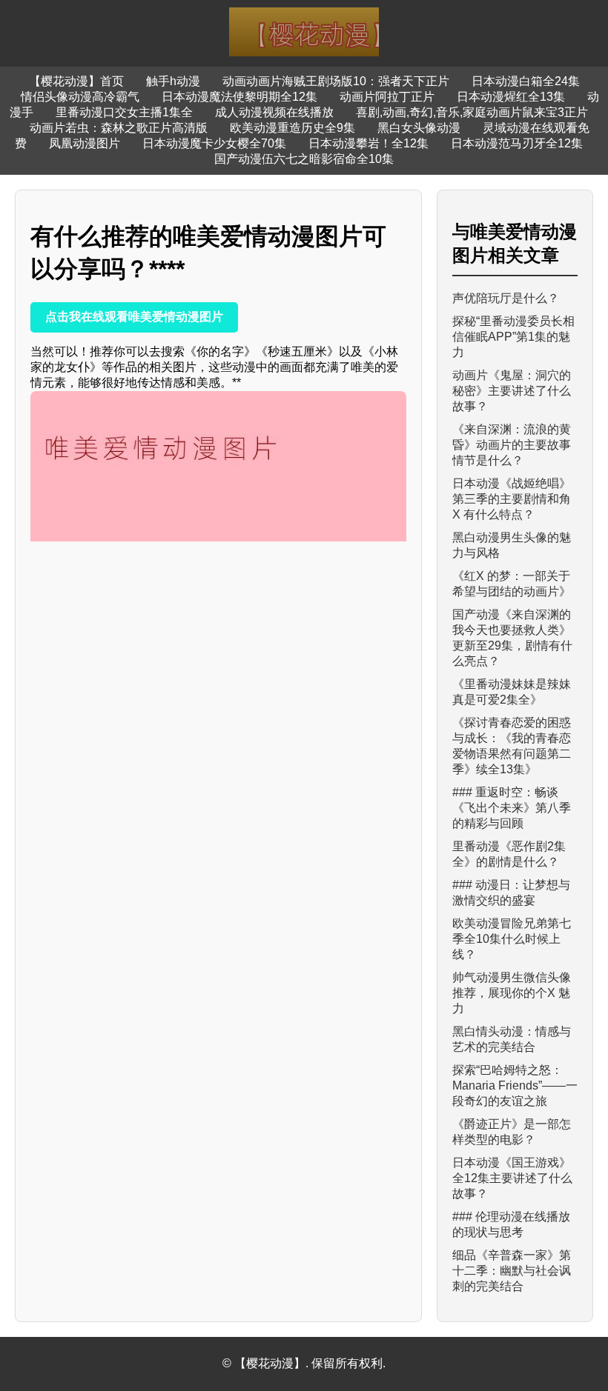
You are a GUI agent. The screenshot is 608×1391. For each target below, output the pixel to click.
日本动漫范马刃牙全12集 (517, 143)
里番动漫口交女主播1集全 (124, 112)
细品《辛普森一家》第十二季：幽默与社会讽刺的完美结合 (511, 1270)
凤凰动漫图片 (84, 143)
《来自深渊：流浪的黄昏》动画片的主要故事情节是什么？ (511, 445)
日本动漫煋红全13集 (511, 96)
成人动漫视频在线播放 (274, 112)
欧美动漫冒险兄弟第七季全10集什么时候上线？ (511, 939)
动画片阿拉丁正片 (387, 96)
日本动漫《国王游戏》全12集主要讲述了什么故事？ (512, 1178)
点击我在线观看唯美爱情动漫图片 (134, 316)
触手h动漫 (173, 81)
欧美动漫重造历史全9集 (292, 127)
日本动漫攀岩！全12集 (368, 143)
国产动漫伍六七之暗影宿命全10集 (304, 159)
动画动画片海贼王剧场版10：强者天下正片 (335, 81)
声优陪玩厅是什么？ (505, 298)
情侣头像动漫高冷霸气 (80, 96)
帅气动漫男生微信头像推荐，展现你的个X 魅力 (511, 993)
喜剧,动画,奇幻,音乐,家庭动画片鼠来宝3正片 (472, 112)
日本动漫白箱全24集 (526, 81)
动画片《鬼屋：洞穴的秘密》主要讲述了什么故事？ (511, 391)
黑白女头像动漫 (418, 127)
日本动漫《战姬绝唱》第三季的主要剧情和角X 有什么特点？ (511, 499)
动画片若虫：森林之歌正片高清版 (119, 127)
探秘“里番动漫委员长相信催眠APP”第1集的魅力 (513, 336)
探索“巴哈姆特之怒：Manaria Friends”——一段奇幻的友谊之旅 (515, 1085)
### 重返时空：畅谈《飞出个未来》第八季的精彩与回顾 (511, 808)
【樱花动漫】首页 (76, 81)
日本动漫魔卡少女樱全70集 (214, 143)
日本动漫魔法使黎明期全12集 (239, 96)
